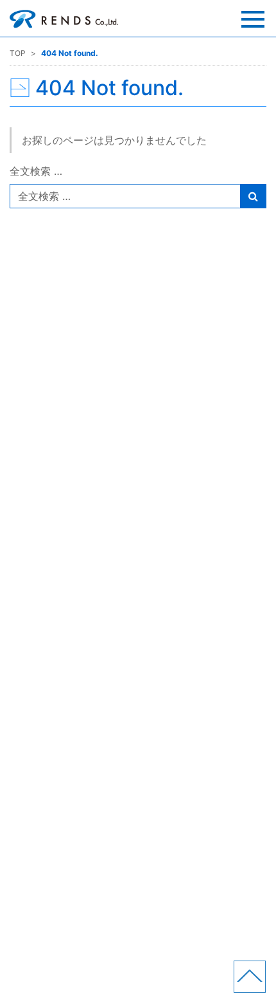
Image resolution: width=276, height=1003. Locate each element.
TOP (18, 53)
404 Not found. (69, 53)
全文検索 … (36, 171)
